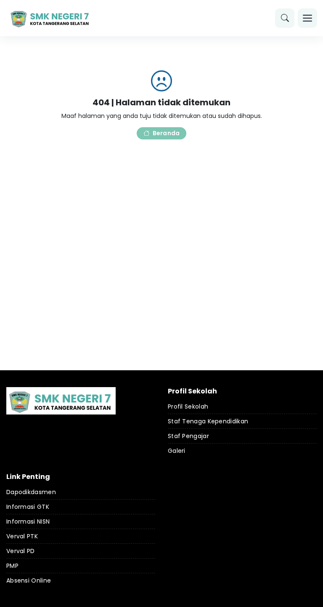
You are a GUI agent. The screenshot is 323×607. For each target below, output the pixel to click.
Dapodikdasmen (31, 492)
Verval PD (20, 551)
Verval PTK (22, 536)
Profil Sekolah (188, 406)
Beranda (166, 133)
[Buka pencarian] (284, 18)
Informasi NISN (28, 521)
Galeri (176, 451)
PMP (12, 566)
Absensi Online (28, 580)
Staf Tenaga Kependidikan (208, 421)
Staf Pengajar (188, 436)
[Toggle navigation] (307, 18)
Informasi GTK (27, 507)
